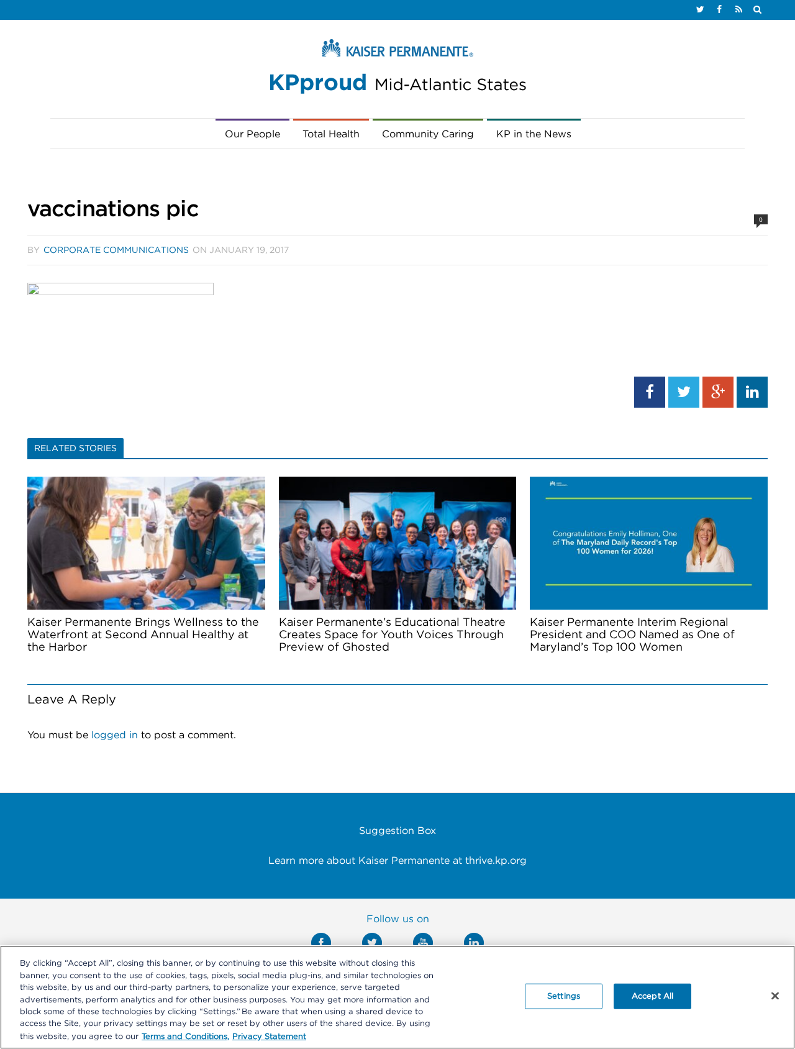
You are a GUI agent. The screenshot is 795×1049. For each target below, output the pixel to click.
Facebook (321, 943)
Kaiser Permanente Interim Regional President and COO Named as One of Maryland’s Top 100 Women (632, 635)
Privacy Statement (269, 1036)
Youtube (423, 943)
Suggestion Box (397, 831)
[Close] (775, 995)
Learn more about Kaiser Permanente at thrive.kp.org (397, 861)
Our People (252, 134)
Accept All (652, 996)
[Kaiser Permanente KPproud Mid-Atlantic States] (397, 69)
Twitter (372, 943)
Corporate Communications (116, 250)
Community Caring (428, 134)
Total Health (331, 134)
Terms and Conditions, (185, 1036)
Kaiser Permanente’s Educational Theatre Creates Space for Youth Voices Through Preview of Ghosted (392, 635)
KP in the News (533, 134)
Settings (563, 996)
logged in (114, 735)
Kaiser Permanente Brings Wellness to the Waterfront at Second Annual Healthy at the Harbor (143, 635)
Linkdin (474, 943)
